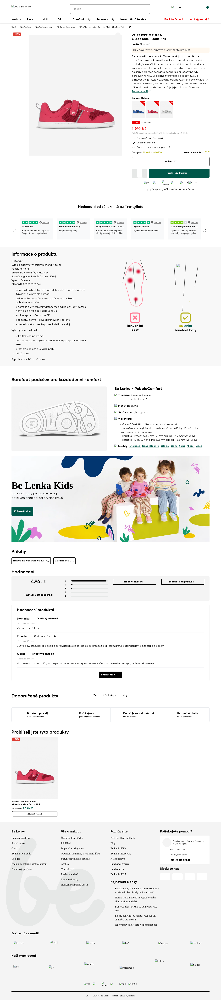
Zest (199, 446)
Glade (165, 446)
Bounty (154, 446)
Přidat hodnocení (133, 582)
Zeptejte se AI (140, 91)
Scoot (146, 446)
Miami (190, 446)
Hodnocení (22, 572)
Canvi (174, 446)
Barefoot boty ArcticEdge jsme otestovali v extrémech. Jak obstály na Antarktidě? (137, 890)
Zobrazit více (22, 511)
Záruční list (62, 561)
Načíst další (108, 675)
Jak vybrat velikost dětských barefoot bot (136, 924)
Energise (134, 446)
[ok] (145, 9)
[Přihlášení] (198, 8)
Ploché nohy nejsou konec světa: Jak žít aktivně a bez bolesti (135, 917)
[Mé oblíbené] (191, 8)
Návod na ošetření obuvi (28, 561)
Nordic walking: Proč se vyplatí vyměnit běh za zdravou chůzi (135, 899)
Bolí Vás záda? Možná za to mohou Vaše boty (136, 908)
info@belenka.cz (180, 860)
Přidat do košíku (177, 173)
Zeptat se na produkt (181, 582)
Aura (182, 446)
